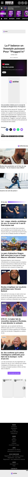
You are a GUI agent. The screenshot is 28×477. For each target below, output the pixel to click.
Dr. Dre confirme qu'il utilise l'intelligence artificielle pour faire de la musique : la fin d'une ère (12, 356)
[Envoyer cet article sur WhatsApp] (17, 130)
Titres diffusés (14, 431)
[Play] (2, 8)
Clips (14, 465)
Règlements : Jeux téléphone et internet (14, 459)
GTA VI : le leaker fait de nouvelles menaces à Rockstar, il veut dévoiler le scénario (13, 321)
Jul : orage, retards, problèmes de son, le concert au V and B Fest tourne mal (13, 223)
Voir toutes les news (14, 373)
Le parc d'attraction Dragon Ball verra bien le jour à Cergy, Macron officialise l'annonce (13, 255)
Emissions (14, 426)
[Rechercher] (22, 2)
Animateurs (14, 428)
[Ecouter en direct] (19, 2)
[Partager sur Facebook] (6, 130)
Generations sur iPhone (14, 449)
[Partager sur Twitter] (10, 130)
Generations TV (14, 464)
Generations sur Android (14, 451)
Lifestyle (14, 443)
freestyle (3, 136)
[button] (8, 388)
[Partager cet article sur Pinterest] (14, 130)
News (5, 18)
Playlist (14, 430)
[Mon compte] (25, 2)
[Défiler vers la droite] (24, 388)
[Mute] (27, 8)
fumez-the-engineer (13, 136)
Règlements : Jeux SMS (14, 457)
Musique (12, 18)
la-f (7, 136)
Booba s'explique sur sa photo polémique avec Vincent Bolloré (13, 289)
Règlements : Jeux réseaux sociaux (14, 456)
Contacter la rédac (14, 445)
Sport (18, 18)
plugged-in (20, 136)
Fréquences (14, 433)
